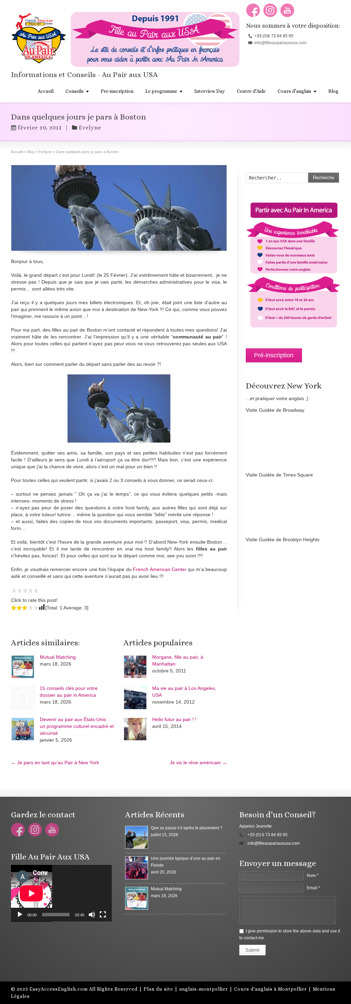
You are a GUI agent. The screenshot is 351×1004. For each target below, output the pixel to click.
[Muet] (91, 914)
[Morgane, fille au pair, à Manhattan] (135, 667)
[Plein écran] (102, 914)
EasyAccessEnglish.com (58, 989)
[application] (61, 893)
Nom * (312, 875)
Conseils (74, 91)
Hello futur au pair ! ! (174, 719)
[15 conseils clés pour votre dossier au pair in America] (23, 698)
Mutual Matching (58, 657)
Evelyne (90, 127)
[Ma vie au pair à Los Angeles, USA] (135, 698)
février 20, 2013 (40, 127)
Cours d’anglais (294, 91)
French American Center (159, 569)
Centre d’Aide (251, 91)
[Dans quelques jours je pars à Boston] (119, 208)
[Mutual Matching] (23, 667)
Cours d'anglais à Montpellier (270, 989)
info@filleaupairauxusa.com (280, 42)
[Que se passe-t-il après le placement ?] (136, 837)
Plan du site (158, 989)
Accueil (45, 91)
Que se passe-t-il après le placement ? (186, 828)
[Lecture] (19, 914)
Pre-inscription (117, 91)
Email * (313, 887)
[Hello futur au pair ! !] (135, 729)
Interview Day (209, 91)
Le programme (161, 91)
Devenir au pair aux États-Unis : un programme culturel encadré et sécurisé (77, 726)
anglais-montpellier (203, 989)
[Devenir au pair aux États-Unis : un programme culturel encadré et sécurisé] (23, 729)
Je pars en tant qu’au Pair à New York (55, 762)
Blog (333, 91)
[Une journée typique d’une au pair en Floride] (136, 867)
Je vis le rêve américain (198, 762)
